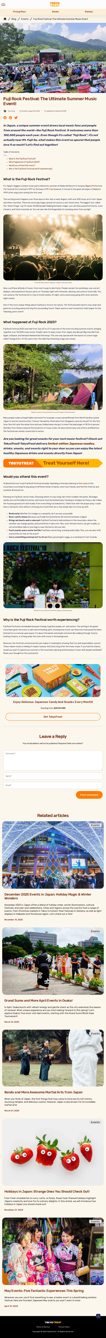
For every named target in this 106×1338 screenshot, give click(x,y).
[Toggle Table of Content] (5, 156)
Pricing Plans (19, 12)
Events (24, 19)
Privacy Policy (64, 1327)
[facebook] (5, 118)
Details (55, 12)
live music (83, 483)
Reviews (89, 12)
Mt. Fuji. (49, 189)
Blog (14, 19)
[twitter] (16, 118)
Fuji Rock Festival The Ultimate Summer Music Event (60, 19)
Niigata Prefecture (93, 186)
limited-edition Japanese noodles (70, 443)
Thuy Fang (11, 111)
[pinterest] (10, 118)
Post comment (89, 794)
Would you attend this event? (22, 165)
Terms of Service (43, 1327)
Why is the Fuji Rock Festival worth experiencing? (31, 169)
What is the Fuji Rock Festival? (22, 159)
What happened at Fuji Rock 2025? (24, 162)
